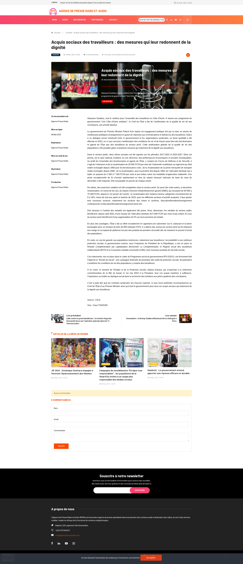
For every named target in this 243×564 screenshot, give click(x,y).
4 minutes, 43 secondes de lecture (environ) (119, 55)
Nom (56, 408)
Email (56, 419)
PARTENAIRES (97, 20)
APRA (54, 20)
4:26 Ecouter (107, 101)
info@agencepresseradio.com (67, 535)
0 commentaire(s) (92, 55)
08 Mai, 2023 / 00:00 (73, 55)
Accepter (151, 557)
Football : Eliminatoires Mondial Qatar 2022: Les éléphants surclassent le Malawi (89, 3)
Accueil (57, 33)
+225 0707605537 (62, 530)
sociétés (56, 54)
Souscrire (140, 490)
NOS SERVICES (79, 20)
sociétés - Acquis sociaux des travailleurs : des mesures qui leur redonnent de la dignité (100, 33)
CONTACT (113, 20)
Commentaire (59, 431)
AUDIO (65, 20)
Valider (61, 446)
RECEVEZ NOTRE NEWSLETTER (151, 20)
